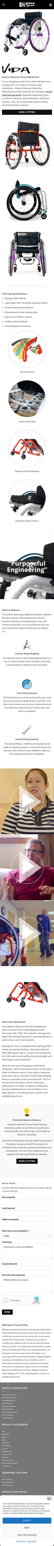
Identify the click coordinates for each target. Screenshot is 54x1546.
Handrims (5, 1448)
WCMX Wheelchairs (7, 1418)
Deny (27, 1528)
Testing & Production (8, 1482)
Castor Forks (5, 1443)
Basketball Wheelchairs (8, 1400)
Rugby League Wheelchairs (9, 1412)
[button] (50, 1498)
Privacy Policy (32, 1541)
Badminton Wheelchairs (9, 1397)
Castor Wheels (6, 1445)
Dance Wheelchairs (7, 1403)
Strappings (5, 1457)
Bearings (4, 1437)
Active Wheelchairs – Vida (9, 1394)
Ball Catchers (5, 1434)
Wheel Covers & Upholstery (9, 1463)
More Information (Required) (13, 1275)
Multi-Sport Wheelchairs (9, 1406)
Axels (3, 1431)
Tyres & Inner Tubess (8, 1460)
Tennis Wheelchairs (7, 1415)
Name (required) (8, 1197)
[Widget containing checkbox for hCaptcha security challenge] (22, 1300)
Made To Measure (7, 1479)
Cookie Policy (21, 1541)
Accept (27, 1520)
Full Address (7, 1242)
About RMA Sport (7, 1485)
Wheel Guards (6, 1466)
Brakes (4, 1440)
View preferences (27, 1535)
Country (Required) (9, 1264)
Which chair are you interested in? (15, 1231)
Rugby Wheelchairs (7, 1409)
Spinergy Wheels (7, 1454)
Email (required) (8, 1208)
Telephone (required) (10, 1219)
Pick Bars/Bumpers (7, 1451)
